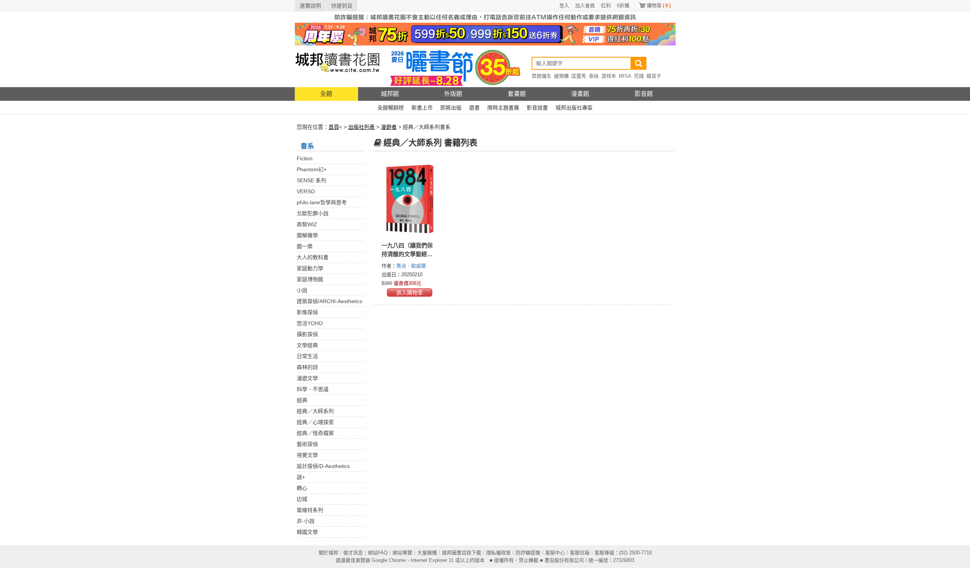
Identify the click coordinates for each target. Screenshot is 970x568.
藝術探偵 (307, 444)
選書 (474, 108)
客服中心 (555, 552)
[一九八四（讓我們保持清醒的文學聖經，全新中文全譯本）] (410, 198)
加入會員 (585, 5)
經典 (302, 400)
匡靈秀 (578, 76)
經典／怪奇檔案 (315, 433)
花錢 (639, 76)
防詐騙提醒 (528, 552)
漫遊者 (389, 127)
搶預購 (561, 76)
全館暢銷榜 (390, 108)
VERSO (306, 191)
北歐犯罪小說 (313, 213)
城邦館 (390, 94)
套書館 (517, 94)
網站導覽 (402, 552)
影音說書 (537, 108)
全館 (326, 94)
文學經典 (307, 345)
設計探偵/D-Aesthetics (323, 466)
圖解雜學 (307, 235)
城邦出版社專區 (574, 108)
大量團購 (427, 552)
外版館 (453, 94)
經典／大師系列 (315, 411)
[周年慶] (485, 34)
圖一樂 (305, 246)
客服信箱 (580, 552)
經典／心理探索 (315, 422)
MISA (625, 76)
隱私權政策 (498, 552)
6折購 (623, 5)
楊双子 (653, 76)
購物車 (659, 5)
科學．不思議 (313, 389)
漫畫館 (580, 94)
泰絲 (594, 76)
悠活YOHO (310, 323)
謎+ (301, 477)
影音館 (644, 94)
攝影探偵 (307, 334)
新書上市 (422, 108)
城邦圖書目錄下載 (461, 552)
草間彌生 (541, 76)
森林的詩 (307, 367)
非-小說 (305, 521)
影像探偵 (307, 312)
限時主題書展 (503, 108)
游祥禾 (608, 76)
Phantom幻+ (312, 169)
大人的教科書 (313, 257)
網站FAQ (378, 552)
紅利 (606, 5)
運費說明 (310, 6)
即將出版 (451, 108)
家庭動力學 (310, 268)
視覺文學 (307, 455)
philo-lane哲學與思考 (322, 202)
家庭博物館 (310, 279)
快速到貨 (341, 6)
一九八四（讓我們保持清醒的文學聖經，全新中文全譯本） (407, 254)
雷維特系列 (310, 510)
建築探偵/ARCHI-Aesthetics (329, 301)
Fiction (305, 158)
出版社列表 (361, 127)
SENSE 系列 (311, 180)
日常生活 (307, 356)
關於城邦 (328, 552)
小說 (302, 290)
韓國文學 (307, 532)
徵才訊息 (353, 552)
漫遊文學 (307, 378)
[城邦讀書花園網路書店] (337, 66)
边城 (302, 499)
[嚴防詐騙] (485, 17)
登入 (564, 5)
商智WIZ (307, 224)
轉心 (302, 488)
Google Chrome (389, 560)
